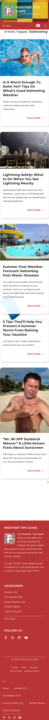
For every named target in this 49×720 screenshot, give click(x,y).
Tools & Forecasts (11, 710)
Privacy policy (16, 671)
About (24, 667)
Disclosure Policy (31, 671)
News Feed (9, 618)
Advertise (33, 667)
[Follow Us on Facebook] (6, 637)
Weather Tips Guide (27, 9)
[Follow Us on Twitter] (12, 637)
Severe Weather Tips (13, 703)
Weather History (37, 703)
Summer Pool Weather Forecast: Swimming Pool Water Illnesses (23, 271)
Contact (14, 667)
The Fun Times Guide (23, 563)
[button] (45, 25)
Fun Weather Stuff (12, 695)
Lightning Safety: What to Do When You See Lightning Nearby (23, 179)
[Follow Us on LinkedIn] (19, 637)
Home (6, 688)
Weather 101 (20, 688)
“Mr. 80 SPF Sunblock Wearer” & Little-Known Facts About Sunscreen (24, 443)
